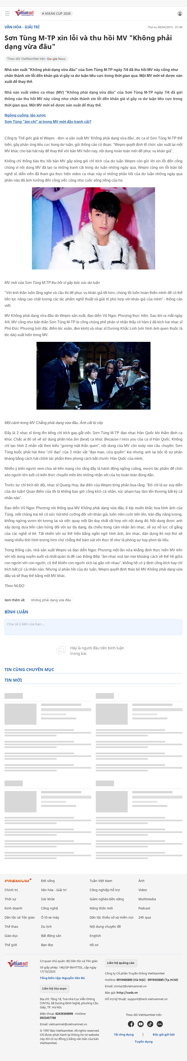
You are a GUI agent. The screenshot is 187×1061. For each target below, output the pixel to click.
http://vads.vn (127, 992)
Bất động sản (51, 935)
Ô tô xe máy (50, 917)
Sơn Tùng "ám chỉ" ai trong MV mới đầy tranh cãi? (48, 122)
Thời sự (10, 899)
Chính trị (11, 890)
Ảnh (141, 881)
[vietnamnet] (24, 17)
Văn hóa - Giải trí (22, 27)
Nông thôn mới (101, 908)
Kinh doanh (13, 908)
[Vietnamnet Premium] (18, 882)
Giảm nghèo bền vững (107, 899)
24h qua (144, 917)
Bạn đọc (47, 945)
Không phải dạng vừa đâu (51, 600)
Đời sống (48, 881)
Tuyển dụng (144, 1041)
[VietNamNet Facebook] (131, 1026)
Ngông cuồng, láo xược (25, 115)
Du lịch (46, 926)
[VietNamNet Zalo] (160, 1026)
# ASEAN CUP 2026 (56, 13)
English (95, 935)
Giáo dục (11, 935)
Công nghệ (49, 908)
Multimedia (147, 899)
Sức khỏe (48, 899)
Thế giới (11, 945)
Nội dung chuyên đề (105, 926)
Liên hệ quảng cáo (120, 963)
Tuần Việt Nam (101, 881)
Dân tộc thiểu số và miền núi (111, 917)
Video (142, 890)
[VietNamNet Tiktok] (150, 1026)
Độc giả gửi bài (164, 1034)
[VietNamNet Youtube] (141, 1026)
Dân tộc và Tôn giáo (20, 917)
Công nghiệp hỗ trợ (105, 890)
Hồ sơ (94, 945)
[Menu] (7, 13)
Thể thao (11, 926)
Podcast (144, 908)
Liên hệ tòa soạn (54, 988)
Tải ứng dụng (124, 1034)
